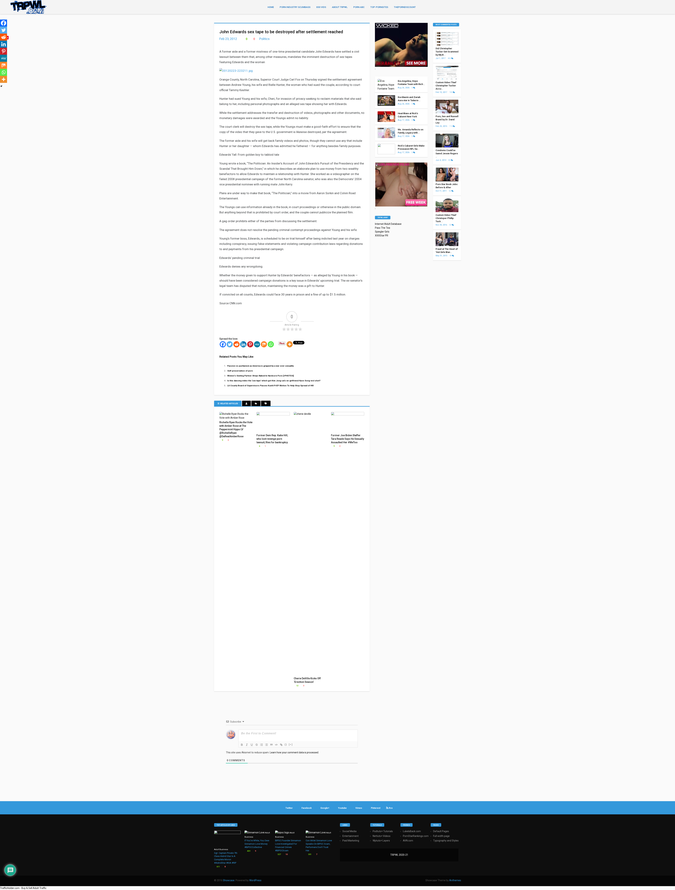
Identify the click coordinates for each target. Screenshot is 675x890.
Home (271, 7)
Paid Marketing (350, 840)
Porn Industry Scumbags (295, 7)
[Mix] (264, 344)
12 (297, 686)
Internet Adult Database (388, 224)
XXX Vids (321, 7)
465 (449, 58)
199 (451, 92)
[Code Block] (276, 745)
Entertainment (350, 836)
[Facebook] (223, 344)
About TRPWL (340, 7)
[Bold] (241, 745)
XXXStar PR (381, 235)
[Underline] (251, 745)
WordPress (255, 880)
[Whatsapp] (271, 344)
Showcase (228, 880)
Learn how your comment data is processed (294, 752)
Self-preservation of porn (240, 371)
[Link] (281, 745)
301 (309, 854)
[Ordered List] (261, 745)
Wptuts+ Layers (381, 840)
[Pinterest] (250, 344)
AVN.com (408, 840)
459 (248, 851)
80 (449, 160)
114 (451, 126)
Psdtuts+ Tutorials (383, 831)
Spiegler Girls (382, 231)
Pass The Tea (382, 227)
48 (450, 256)
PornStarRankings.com (416, 836)
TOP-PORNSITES (379, 7)
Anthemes (455, 880)
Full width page (441, 836)
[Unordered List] (266, 745)
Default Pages (441, 831)
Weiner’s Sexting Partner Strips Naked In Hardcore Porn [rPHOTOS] (260, 375)
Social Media (349, 831)
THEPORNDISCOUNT (405, 7)
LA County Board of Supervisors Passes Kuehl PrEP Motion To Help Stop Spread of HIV (270, 385)
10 (286, 854)
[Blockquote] (271, 745)
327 (279, 854)
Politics (264, 39)
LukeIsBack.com (412, 831)
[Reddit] (236, 344)
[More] (290, 344)
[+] (291, 744)
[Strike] (256, 745)
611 (218, 867)
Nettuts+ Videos (381, 836)
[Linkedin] (243, 344)
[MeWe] (257, 344)
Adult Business (221, 849)
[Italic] (246, 745)
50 (450, 191)
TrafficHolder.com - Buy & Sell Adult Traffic (23, 888)
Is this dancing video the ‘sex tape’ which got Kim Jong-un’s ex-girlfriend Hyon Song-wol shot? (273, 380)
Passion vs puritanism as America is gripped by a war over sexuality (260, 366)
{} (286, 744)
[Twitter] (230, 344)
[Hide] (1, 86)
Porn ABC (359, 7)
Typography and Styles (446, 840)
